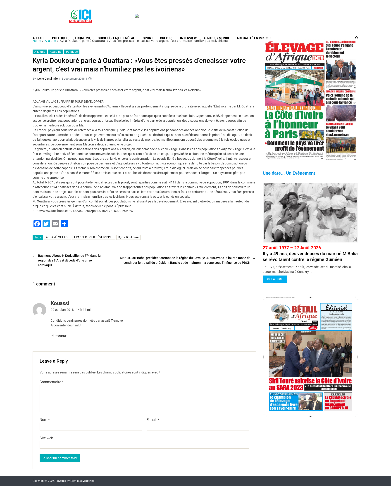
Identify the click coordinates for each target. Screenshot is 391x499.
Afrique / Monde (216, 38)
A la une (39, 51)
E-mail (153, 420)
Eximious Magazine (82, 480)
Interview (188, 38)
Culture (166, 38)
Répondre (59, 336)
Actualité (56, 51)
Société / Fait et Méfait (117, 38)
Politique (60, 38)
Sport (148, 38)
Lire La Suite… (275, 279)
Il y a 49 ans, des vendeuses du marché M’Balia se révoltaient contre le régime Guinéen (310, 253)
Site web (46, 438)
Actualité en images (254, 38)
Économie (83, 38)
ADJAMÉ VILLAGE (57, 237)
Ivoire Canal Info (47, 78)
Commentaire (52, 382)
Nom (45, 420)
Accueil (39, 38)
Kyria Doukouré (128, 237)
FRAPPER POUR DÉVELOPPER (93, 237)
